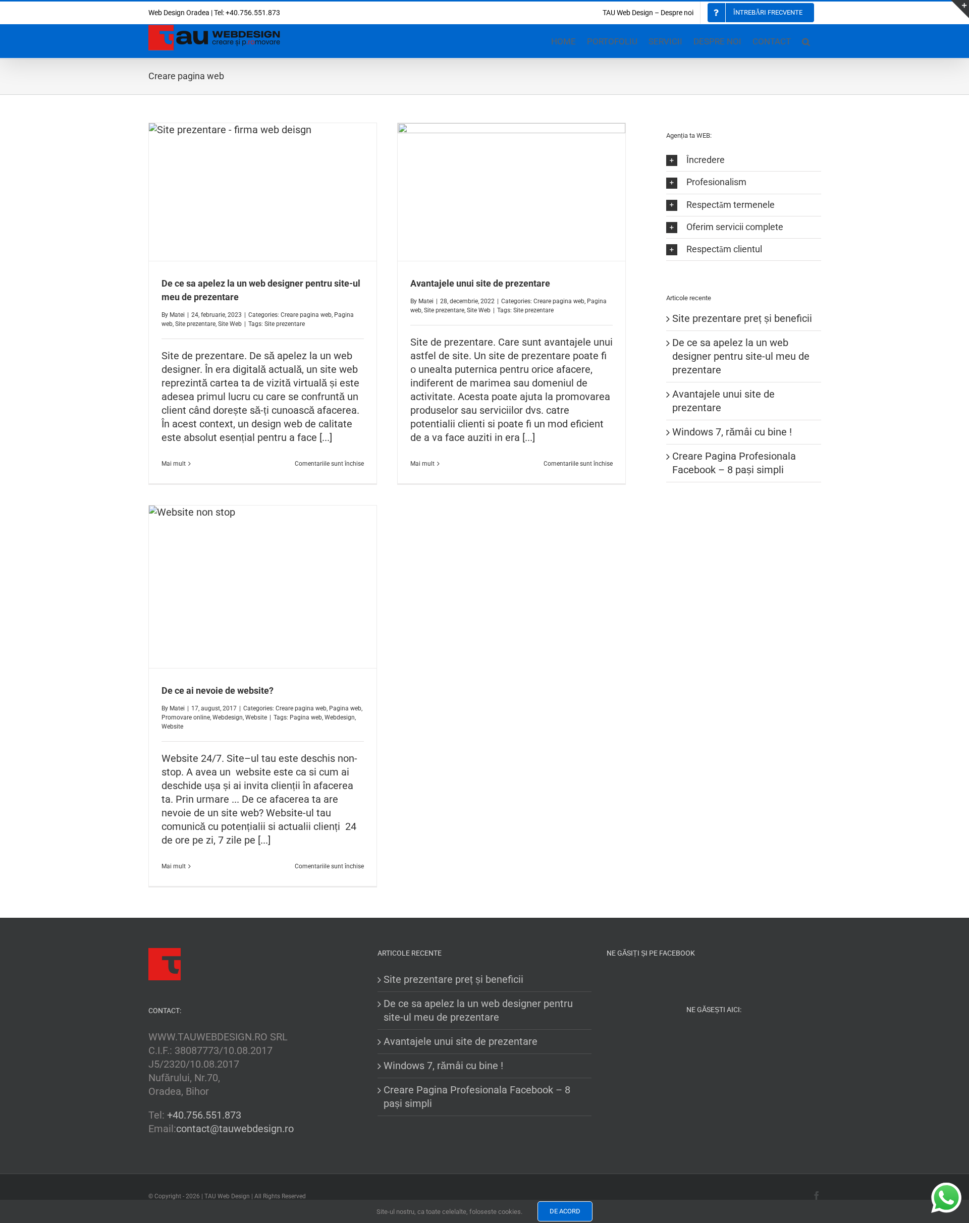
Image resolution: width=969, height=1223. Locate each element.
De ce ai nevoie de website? (218, 690)
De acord (565, 1211)
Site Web (230, 323)
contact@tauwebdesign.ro (235, 1129)
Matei (177, 314)
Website (256, 717)
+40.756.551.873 (204, 1115)
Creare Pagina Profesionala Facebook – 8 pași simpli (477, 1096)
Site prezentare (195, 323)
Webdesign (227, 717)
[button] (806, 41)
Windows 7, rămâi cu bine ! (732, 432)
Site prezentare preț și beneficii (742, 318)
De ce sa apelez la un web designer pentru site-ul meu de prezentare (741, 356)
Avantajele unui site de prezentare (480, 283)
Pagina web (345, 708)
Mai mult (174, 463)
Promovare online (186, 717)
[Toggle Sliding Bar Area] (960, 9)
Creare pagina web (306, 314)
